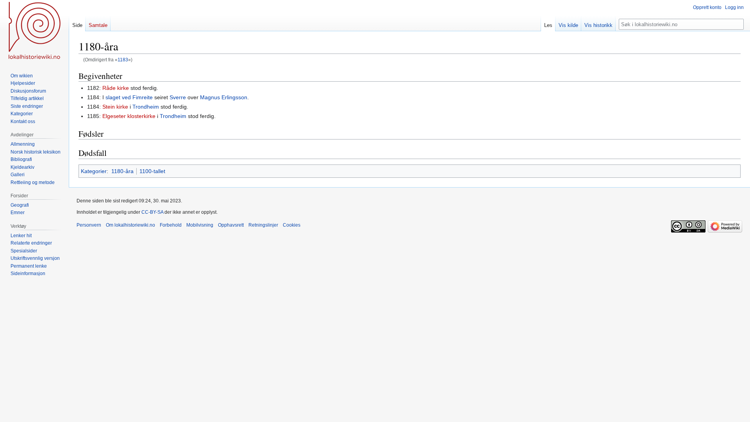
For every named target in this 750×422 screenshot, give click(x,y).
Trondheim (145, 107)
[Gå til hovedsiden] (34, 31)
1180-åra (122, 171)
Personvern (89, 225)
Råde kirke (115, 88)
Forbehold (171, 225)
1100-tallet (152, 171)
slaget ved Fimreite (129, 97)
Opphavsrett (231, 225)
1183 (123, 59)
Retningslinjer (263, 225)
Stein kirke (115, 107)
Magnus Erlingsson (223, 97)
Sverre (178, 97)
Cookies (291, 225)
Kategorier (94, 171)
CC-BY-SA (152, 212)
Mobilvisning (199, 225)
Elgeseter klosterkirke (128, 116)
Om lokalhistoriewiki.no (130, 225)
